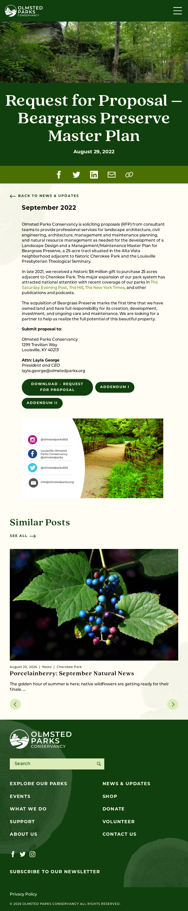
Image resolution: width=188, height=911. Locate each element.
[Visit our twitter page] (23, 854)
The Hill (76, 288)
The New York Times (105, 288)
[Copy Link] (129, 175)
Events (20, 797)
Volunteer (119, 822)
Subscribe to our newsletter (55, 872)
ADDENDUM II (42, 403)
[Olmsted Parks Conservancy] (24, 11)
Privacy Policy (23, 895)
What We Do (28, 809)
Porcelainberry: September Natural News (72, 674)
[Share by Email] (112, 175)
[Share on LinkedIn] (94, 175)
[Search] (98, 763)
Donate (114, 809)
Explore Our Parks (38, 784)
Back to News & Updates (48, 196)
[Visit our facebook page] (13, 854)
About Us (23, 835)
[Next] (172, 704)
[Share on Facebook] (59, 175)
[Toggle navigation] (178, 10)
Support (22, 822)
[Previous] (15, 704)
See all (18, 536)
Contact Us (120, 835)
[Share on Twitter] (76, 175)
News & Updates (127, 784)
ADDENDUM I (114, 387)
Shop (110, 797)
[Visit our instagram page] (32, 854)
